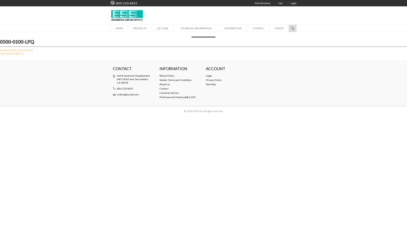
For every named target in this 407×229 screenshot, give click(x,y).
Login (293, 3)
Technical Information (195, 28)
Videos (279, 28)
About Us (164, 84)
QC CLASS (162, 28)
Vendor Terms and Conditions (175, 79)
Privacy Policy (213, 79)
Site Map (211, 84)
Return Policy (166, 75)
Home (119, 28)
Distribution (232, 28)
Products (139, 28)
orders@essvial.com (128, 94)
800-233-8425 (125, 88)
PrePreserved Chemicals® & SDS (177, 97)
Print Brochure (262, 3)
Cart (280, 3)
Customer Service (169, 92)
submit (293, 28)
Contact (258, 28)
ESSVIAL (197, 111)
